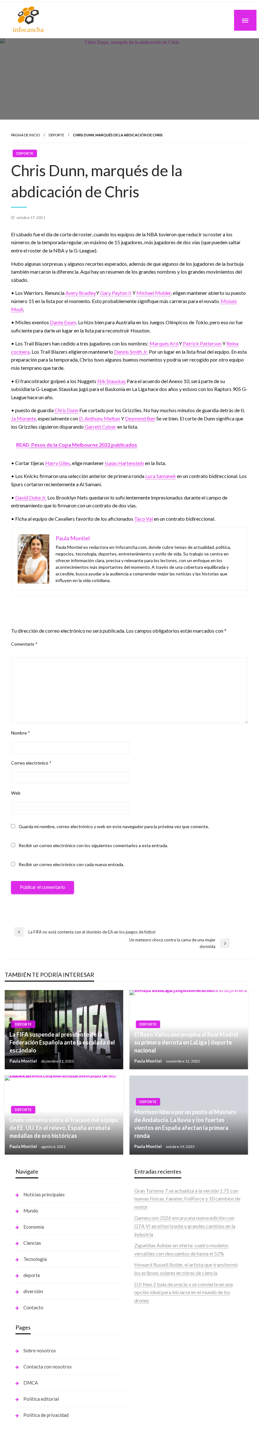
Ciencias (32, 1243)
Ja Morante (23, 418)
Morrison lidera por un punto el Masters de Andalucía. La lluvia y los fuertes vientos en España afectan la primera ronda (185, 1123)
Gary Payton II (115, 293)
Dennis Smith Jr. (131, 352)
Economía (33, 1227)
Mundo (30, 1210)
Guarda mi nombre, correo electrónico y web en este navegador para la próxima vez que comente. (114, 826)
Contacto (33, 1307)
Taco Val (143, 519)
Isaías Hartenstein (124, 463)
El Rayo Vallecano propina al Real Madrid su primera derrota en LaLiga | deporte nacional (186, 1042)
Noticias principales (44, 1194)
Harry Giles (57, 463)
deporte (31, 1275)
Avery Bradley (80, 293)
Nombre (20, 732)
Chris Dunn (66, 410)
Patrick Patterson (202, 343)
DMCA (30, 1383)
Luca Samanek (160, 476)
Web (16, 793)
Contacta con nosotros (47, 1366)
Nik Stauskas (111, 381)
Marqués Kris (164, 343)
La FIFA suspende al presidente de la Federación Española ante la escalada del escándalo (62, 1042)
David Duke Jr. (30, 497)
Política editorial (41, 1399)
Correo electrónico (31, 763)
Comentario (24, 644)
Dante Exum (63, 322)
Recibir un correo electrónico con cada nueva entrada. (71, 864)
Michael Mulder (153, 293)
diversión (33, 1291)
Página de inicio (25, 135)
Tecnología (35, 1259)
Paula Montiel (23, 1061)
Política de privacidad (46, 1415)
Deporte (56, 135)
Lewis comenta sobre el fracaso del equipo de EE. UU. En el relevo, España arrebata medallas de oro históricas (63, 1127)
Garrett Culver (100, 427)
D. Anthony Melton (99, 418)
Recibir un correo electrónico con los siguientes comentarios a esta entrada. (93, 845)
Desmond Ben (140, 418)
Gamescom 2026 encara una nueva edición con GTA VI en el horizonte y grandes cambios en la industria (184, 1226)
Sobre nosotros (39, 1350)
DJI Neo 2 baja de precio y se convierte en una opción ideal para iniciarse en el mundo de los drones (183, 1292)
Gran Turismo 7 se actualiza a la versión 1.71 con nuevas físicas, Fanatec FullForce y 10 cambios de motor (187, 1199)
